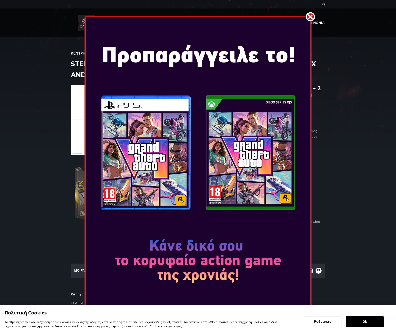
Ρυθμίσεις (322, 321)
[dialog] (198, 319)
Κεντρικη (80, 53)
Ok (365, 321)
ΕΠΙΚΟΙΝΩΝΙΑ (313, 23)
